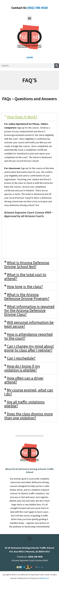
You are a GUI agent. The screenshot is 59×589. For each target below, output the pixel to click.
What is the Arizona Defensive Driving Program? (26, 296)
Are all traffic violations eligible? (24, 403)
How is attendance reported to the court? (28, 336)
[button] (29, 18)
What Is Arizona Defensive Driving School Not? (26, 264)
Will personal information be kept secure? (29, 324)
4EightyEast (44, 578)
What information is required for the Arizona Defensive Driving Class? (29, 310)
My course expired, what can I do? (28, 391)
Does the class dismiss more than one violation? (28, 415)
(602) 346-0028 (37, 8)
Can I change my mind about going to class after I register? (29, 348)
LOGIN (29, 57)
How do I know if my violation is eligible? (22, 368)
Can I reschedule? (21, 358)
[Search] (56, 65)
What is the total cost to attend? (25, 276)
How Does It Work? (22, 116)
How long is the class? (25, 286)
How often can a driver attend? (23, 380)
